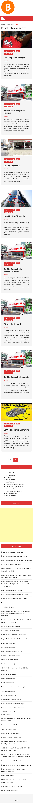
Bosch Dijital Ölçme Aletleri (14, 486)
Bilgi (6, 51)
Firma (17, 51)
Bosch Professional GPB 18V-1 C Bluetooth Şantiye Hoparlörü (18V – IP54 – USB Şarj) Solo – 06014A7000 (16, 584)
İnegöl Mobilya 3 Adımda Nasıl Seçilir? (13, 704)
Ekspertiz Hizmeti (12, 324)
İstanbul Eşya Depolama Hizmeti (11, 737)
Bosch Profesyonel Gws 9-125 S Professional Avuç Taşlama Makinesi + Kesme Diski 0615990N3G (15, 613)
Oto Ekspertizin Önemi (14, 58)
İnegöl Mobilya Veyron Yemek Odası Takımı (14, 594)
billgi (7, 61)
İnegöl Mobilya (10, 480)
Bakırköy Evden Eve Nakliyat (10, 790)
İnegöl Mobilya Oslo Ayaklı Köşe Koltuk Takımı (15, 639)
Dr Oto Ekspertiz (12, 166)
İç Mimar (8, 477)
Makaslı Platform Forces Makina (11, 699)
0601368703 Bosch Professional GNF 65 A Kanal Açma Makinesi (15, 743)
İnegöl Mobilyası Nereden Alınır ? (11, 651)
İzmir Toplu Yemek (11, 493)
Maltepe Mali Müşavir (8, 603)
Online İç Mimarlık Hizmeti (9, 729)
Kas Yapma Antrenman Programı (11, 786)
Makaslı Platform (11, 489)
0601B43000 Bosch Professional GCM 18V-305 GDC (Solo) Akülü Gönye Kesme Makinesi (15, 755)
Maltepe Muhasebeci (8, 647)
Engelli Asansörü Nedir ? (9, 643)
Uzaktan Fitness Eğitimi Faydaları (11, 725)
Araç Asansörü (10, 482)
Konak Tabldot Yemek (8, 679)
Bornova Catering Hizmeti (9, 660)
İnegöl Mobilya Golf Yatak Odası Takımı (13, 635)
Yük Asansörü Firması (8, 683)
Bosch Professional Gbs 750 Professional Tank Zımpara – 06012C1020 (16, 621)
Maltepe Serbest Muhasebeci (10, 630)
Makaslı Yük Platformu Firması (10, 655)
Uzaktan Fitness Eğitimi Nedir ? (11, 761)
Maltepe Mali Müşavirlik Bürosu (11, 564)
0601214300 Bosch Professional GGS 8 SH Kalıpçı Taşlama (14, 713)
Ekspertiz (11, 51)
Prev (4, 460)
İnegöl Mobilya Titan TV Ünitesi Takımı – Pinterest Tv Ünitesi (14, 770)
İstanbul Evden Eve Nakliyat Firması (12, 708)
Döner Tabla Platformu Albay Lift (11, 626)
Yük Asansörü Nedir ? (8, 691)
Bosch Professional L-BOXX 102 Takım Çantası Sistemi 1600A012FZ (16, 570)
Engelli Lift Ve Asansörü (8, 695)
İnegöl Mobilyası (11, 496)
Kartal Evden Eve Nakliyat (14, 491)
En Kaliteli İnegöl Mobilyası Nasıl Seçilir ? (13, 687)
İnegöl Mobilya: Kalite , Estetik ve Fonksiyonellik (16, 765)
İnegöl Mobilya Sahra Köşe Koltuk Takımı (14, 556)
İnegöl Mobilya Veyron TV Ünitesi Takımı (14, 599)
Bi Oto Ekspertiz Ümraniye (16, 430)
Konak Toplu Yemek (7, 776)
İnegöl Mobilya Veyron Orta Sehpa (12, 590)
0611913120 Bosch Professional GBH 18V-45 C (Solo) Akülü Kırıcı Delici (15, 749)
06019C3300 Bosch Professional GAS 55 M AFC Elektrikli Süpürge (15, 781)
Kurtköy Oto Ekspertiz (14, 216)
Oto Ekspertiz (8, 53)
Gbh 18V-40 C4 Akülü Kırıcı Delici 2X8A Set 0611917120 (14, 669)
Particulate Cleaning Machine (15, 484)
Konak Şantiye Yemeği (8, 664)
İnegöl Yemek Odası (12, 473)
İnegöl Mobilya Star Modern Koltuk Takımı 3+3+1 (16, 560)
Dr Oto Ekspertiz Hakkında (16, 377)
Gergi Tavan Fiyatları (7, 607)
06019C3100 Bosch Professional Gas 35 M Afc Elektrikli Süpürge (16, 719)
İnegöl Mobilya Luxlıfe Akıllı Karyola (12, 552)
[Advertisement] (16, 525)
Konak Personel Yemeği (8, 674)
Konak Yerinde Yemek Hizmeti (10, 733)
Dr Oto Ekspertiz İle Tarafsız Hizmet (13, 270)
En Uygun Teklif (10, 475)
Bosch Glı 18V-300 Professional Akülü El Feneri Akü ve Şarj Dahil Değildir (16, 576)
